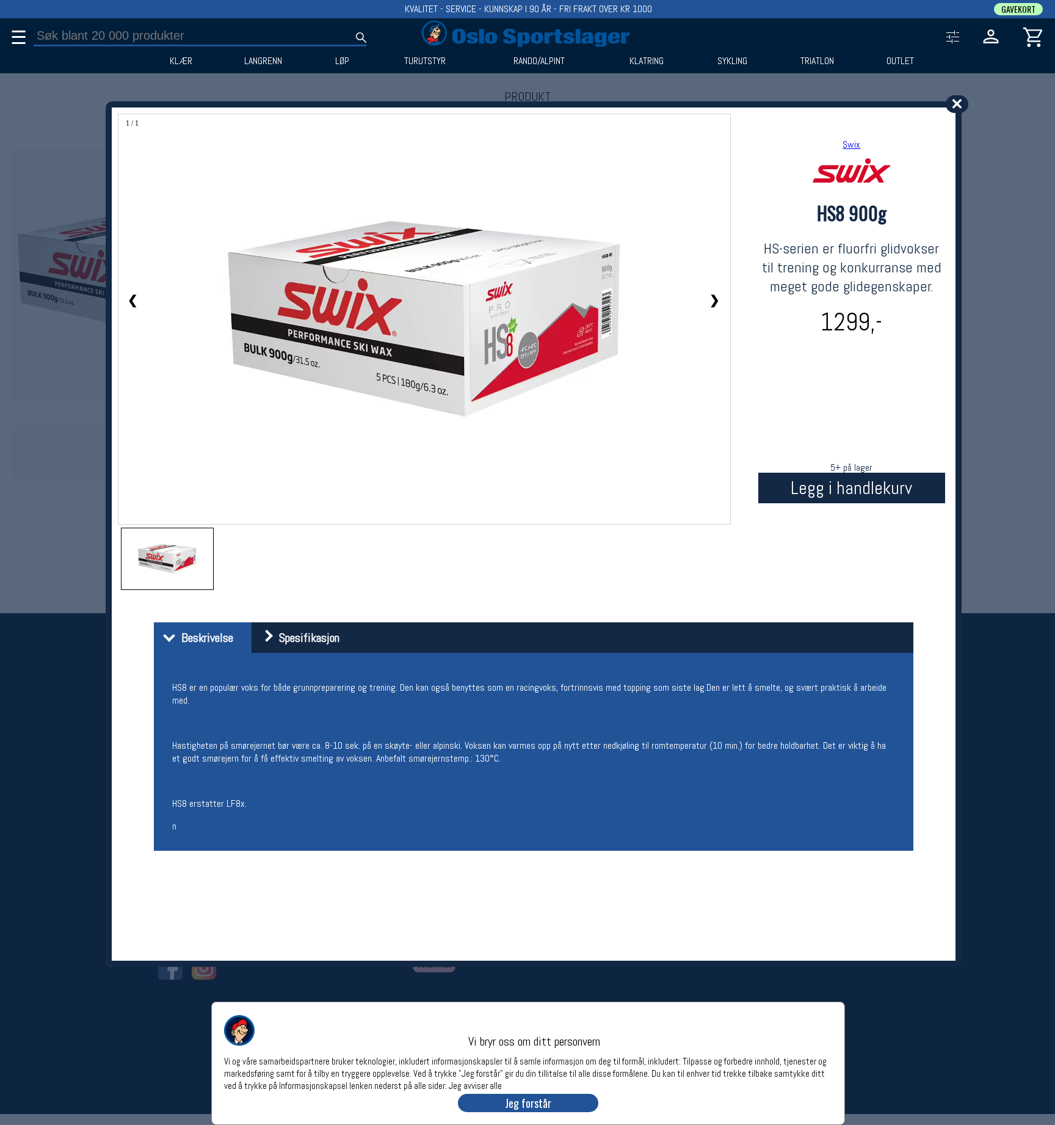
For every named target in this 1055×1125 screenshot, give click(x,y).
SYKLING (732, 61)
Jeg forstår (528, 1103)
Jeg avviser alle (475, 1085)
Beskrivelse (204, 638)
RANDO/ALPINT (539, 61)
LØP (342, 61)
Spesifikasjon (306, 638)
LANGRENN (263, 61)
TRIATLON (817, 61)
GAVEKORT (1018, 9)
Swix (851, 144)
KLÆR (181, 61)
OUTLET (900, 61)
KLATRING (646, 61)
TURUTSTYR (425, 61)
